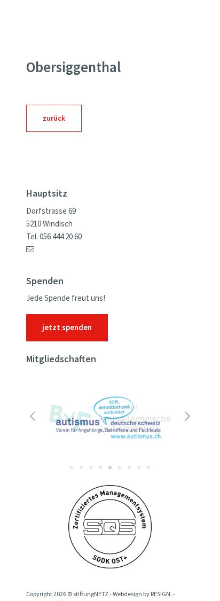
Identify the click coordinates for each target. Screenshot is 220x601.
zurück (54, 118)
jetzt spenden (67, 327)
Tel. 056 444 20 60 (54, 236)
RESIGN (160, 594)
